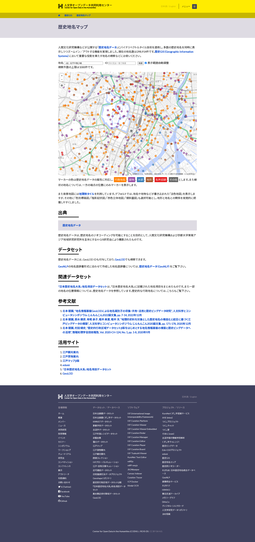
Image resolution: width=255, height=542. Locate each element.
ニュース (62, 425)
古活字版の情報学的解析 (173, 438)
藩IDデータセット (100, 442)
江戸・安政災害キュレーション (106, 466)
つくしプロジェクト (170, 421)
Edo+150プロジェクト (172, 450)
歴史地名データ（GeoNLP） (154, 266)
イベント (61, 438)
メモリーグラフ (168, 497)
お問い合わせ (64, 482)
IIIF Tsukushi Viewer (137, 453)
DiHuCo (165, 502)
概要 (60, 417)
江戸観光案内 (71, 352)
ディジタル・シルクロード (173, 506)
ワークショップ (64, 450)
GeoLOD (120, 259)
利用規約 (62, 478)
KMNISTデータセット (102, 421)
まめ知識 (166, 514)
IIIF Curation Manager (138, 437)
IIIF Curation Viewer (137, 425)
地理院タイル (86, 193)
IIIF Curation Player (137, 445)
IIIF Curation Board (136, 449)
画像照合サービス (170, 481)
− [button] (62, 79)
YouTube (65, 496)
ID (106, 62)
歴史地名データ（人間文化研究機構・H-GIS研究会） (175, 174)
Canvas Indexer (135, 473)
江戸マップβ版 (71, 360)
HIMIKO (166, 489)
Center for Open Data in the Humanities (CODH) (115, 531)
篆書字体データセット (102, 425)
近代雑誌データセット (102, 470)
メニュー (186, 6)
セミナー (62, 442)
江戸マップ (97, 446)
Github (63, 501)
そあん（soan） (168, 433)
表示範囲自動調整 (158, 62)
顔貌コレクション (100, 458)
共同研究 (62, 429)
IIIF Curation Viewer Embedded (142, 429)
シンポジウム (64, 446)
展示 (60, 470)
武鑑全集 (97, 438)
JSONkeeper (133, 469)
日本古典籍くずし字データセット (107, 417)
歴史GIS (68, 15)
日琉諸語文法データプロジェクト (107, 474)
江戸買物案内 (71, 356)
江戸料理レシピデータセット (105, 433)
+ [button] (62, 76)
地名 (61, 62)
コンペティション (65, 462)
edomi (66, 365)
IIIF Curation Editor (136, 441)
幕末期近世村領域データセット (106, 493)
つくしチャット (168, 425)
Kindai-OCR (133, 485)
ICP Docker (133, 481)
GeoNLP (63, 266)
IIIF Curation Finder (137, 433)
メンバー (62, 421)
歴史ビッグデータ (170, 446)
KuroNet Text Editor (137, 457)
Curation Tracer (135, 477)
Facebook (65, 491)
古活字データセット (101, 429)
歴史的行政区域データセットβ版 (107, 482)
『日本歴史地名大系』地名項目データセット (82, 286)
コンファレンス (64, 466)
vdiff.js (130, 461)
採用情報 (62, 433)
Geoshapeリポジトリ (102, 478)
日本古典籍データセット (103, 413)
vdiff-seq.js (133, 465)
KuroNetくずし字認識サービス (175, 413)
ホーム (61, 413)
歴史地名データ (108, 47)
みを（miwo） (167, 417)
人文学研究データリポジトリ (174, 510)
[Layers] (62, 85)
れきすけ (166, 485)
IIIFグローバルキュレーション (106, 462)
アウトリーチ (63, 474)
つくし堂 (165, 429)
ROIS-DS (144, 531)
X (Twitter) (66, 487)
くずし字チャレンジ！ (171, 442)
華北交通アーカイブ (171, 493)
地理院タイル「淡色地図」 (143, 174)
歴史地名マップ (83, 15)
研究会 (61, 458)
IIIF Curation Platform (138, 421)
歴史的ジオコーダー (171, 466)
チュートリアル (64, 454)
